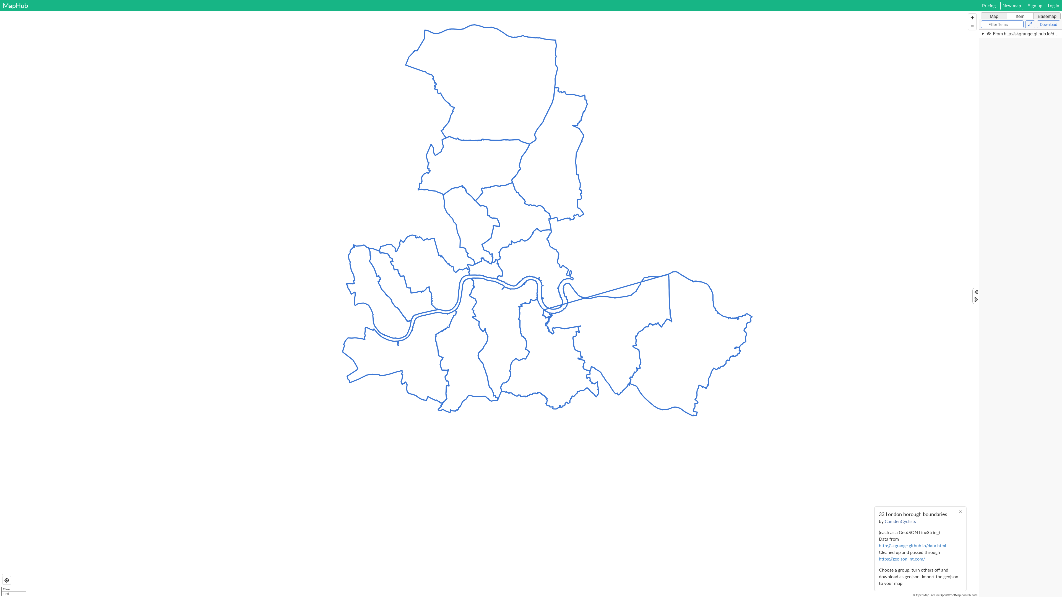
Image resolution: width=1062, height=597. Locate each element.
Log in (1053, 5)
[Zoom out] (972, 26)
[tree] (1020, 312)
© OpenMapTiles (924, 595)
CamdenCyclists (900, 521)
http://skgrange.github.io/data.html (912, 545)
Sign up (1035, 5)
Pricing (989, 5)
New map (1012, 5)
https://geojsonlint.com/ (902, 558)
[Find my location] (7, 580)
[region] (489, 304)
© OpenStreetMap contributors (957, 595)
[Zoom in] (972, 18)
